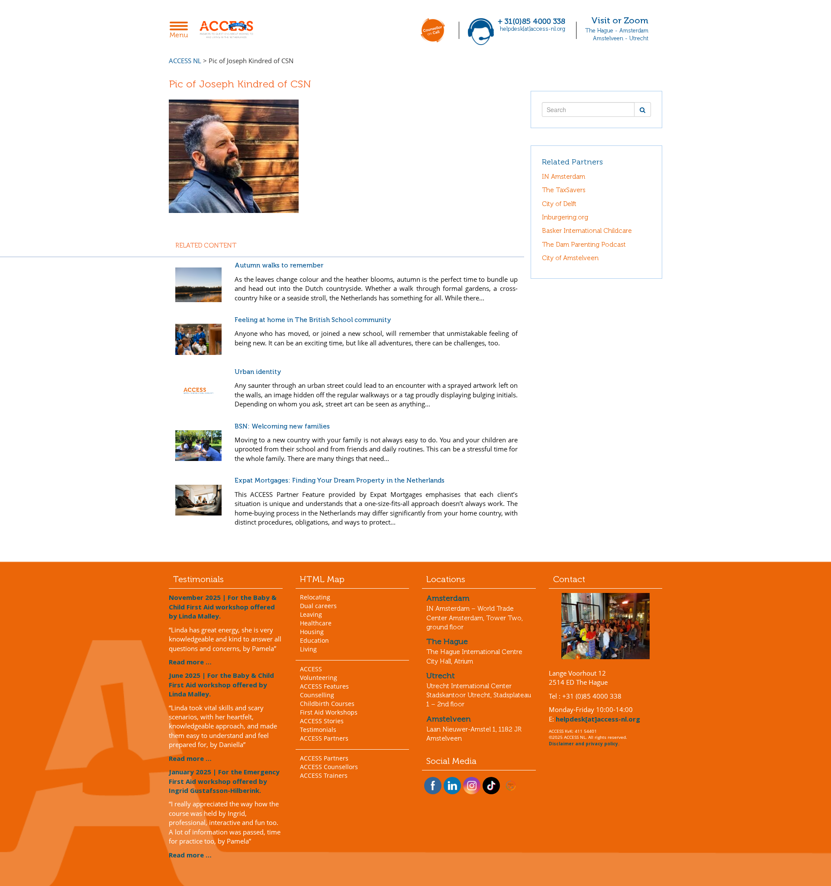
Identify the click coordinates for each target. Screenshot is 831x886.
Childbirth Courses (327, 703)
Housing (312, 632)
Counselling (317, 695)
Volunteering (318, 677)
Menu (181, 31)
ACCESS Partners (324, 738)
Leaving (311, 614)
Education (314, 640)
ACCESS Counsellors (329, 767)
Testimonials (318, 729)
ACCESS (311, 669)
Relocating (315, 597)
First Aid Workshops (329, 712)
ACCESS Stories (322, 721)
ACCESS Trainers (324, 775)
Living (308, 649)
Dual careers (318, 606)
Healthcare (316, 623)
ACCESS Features (324, 686)
